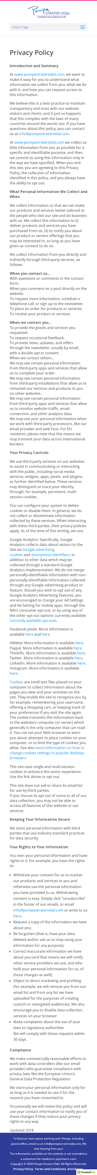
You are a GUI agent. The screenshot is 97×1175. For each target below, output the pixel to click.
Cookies (16, 681)
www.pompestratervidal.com (39, 74)
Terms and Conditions (50, 1169)
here (79, 642)
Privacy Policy (23, 1169)
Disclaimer (75, 1169)
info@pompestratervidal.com (44, 133)
